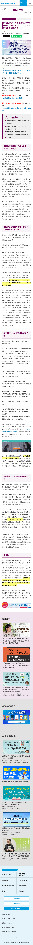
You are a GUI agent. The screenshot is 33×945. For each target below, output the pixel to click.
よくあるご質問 (6, 914)
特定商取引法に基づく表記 (9, 932)
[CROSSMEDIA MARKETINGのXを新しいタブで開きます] (16, 937)
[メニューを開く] (30, 3)
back (6, 9)
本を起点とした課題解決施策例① (17, 132)
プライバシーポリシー (8, 927)
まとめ (8, 137)
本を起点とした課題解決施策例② (17, 134)
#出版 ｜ (6, 31)
